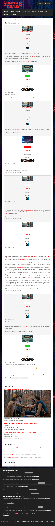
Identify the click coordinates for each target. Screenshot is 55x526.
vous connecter (24, 378)
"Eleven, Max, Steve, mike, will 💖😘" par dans (24, 514)
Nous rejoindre (15, 11)
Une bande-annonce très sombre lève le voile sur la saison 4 (19, 490)
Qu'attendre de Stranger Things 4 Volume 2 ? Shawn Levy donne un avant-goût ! (24, 483)
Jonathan (26, 259)
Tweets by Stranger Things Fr (10, 465)
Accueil (6, 11)
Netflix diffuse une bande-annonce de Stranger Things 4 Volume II (20, 432)
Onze (25, 210)
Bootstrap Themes (12, 521)
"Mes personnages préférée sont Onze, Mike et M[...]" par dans (27, 510)
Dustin (30, 210)
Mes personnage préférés (15, 447)
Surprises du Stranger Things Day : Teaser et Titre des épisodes (20, 493)
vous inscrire (15, 378)
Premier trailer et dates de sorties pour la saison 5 (17, 389)
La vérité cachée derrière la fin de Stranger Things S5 (21, 450)
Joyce (6, 213)
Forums (6, 14)
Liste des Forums (7, 20)
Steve (23, 326)
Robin (27, 326)
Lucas (27, 210)
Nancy (21, 259)
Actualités (26, 11)
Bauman (35, 325)
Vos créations (18, 20)
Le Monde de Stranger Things (40, 11)
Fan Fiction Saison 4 (26, 20)
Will (34, 210)
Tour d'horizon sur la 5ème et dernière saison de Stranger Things (20, 423)
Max (22, 210)
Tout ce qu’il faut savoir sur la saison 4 (15, 486)
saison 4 (34, 56)
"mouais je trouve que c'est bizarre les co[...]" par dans (26, 502)
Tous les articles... (7, 441)
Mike (20, 210)
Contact (14, 14)
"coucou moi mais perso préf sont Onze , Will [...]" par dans (26, 498)
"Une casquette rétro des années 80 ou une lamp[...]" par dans (23, 507)
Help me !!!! (11, 455)
